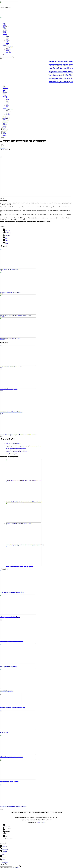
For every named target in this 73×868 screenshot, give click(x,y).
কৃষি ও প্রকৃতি (5, 129)
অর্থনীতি (4, 28)
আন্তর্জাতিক (5, 30)
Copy (15, 867)
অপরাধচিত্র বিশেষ (9, 46)
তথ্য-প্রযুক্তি (8, 52)
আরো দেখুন (5, 45)
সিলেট (7, 44)
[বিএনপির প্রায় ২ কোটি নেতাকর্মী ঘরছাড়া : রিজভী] (18, 387)
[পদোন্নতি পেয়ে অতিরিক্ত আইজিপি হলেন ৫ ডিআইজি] (18, 268)
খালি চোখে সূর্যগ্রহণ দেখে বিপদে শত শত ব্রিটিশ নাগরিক (16, 448)
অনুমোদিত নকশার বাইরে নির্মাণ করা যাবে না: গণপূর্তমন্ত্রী (10, 292)
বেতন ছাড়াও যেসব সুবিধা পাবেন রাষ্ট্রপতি (13, 443)
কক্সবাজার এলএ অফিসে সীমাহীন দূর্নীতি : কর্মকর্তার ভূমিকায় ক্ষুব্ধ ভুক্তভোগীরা (19, 566)
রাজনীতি (4, 25)
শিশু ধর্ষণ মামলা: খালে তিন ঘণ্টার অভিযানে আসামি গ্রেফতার (10, 366)
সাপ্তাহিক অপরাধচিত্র (41, 822)
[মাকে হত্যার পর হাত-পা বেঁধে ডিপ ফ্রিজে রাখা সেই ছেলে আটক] (18, 410)
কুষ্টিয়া (4, 128)
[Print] (4, 833)
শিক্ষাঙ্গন (7, 50)
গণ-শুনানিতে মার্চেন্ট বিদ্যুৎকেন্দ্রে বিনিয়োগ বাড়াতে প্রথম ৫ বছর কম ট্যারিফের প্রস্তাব (15, 315)
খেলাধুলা (4, 32)
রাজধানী (1, 293)
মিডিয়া (7, 48)
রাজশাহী (7, 43)
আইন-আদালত (5, 26)
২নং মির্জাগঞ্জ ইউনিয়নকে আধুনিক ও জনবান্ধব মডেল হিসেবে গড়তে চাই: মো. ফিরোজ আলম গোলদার (18, 434)
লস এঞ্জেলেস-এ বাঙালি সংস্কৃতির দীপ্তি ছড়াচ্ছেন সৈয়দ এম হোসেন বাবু (18, 523)
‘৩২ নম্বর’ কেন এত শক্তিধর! (11, 453)
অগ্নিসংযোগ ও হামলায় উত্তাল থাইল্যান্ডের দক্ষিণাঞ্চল (9, 338)
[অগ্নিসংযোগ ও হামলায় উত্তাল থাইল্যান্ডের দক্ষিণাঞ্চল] (18, 337)
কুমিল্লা (4, 127)
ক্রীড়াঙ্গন (4, 131)
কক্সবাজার (4, 123)
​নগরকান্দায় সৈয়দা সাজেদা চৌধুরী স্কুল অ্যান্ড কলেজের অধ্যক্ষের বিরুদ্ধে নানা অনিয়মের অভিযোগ (23, 446)
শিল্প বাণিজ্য (2, 316)
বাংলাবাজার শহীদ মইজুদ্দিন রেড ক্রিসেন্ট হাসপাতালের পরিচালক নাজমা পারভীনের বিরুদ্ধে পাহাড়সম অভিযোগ (25, 545)
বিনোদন (4, 31)
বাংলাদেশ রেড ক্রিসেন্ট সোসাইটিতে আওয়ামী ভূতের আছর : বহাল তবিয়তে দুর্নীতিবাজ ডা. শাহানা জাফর (23, 501)
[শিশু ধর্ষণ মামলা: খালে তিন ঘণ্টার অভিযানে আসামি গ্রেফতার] (18, 364)
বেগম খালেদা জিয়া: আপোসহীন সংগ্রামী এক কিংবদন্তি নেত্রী (16, 451)
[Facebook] (4, 826)
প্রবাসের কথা (8, 49)
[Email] (4, 836)
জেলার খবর (5, 34)
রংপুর (6, 41)
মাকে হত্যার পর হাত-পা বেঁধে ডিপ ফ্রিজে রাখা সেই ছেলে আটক (11, 412)
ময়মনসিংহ (7, 40)
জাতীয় (4, 23)
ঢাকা (6, 35)
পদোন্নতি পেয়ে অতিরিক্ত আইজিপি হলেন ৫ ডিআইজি (10, 269)
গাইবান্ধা (4, 135)
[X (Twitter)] (4, 828)
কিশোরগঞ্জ (4, 124)
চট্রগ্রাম (7, 36)
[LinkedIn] (4, 831)
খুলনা (6, 37)
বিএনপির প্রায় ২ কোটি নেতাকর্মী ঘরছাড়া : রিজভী (8, 389)
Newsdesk (2, 148)
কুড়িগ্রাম (4, 126)
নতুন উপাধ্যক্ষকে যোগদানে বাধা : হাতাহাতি (56, 78)
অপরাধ (4, 27)
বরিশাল (7, 39)
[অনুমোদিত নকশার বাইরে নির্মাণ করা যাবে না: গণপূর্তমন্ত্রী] (18, 291)
